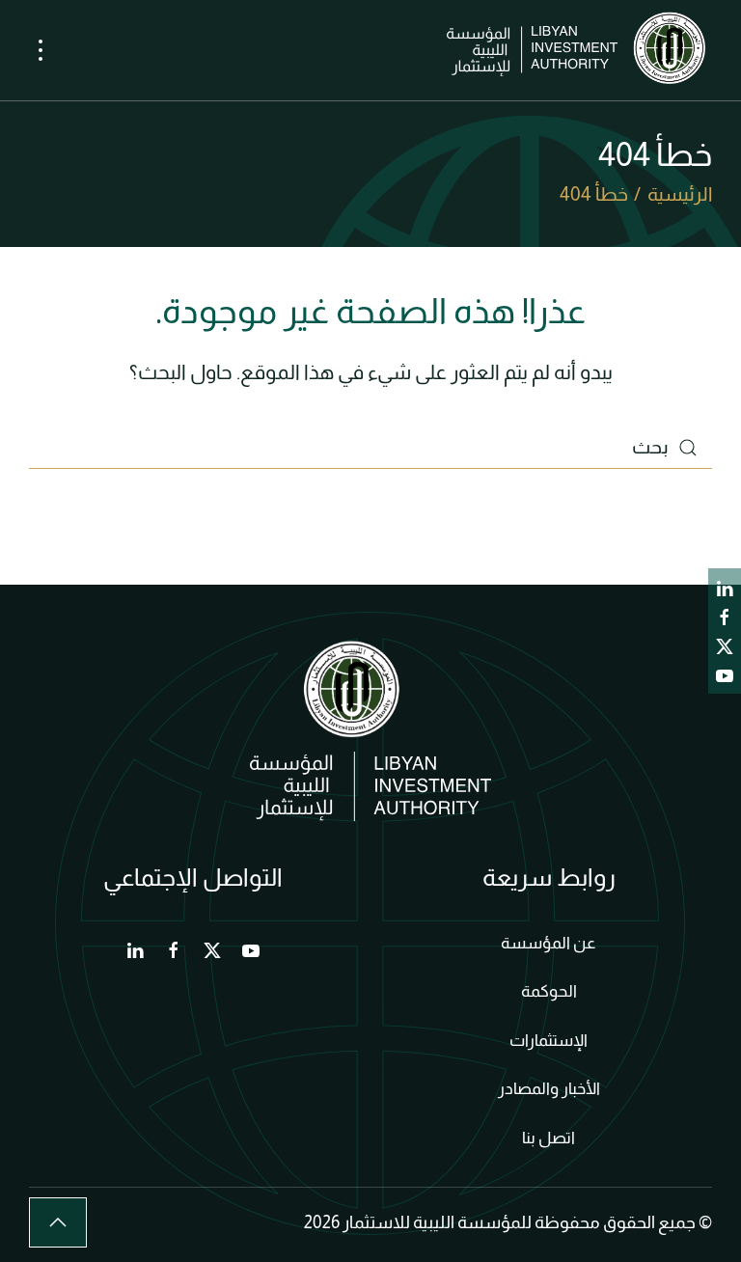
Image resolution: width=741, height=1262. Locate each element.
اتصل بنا (548, 1138)
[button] (40, 50)
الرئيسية (679, 194)
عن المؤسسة (548, 943)
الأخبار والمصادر (549, 1089)
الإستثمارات (548, 1040)
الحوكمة (549, 991)
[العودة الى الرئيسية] (579, 50)
